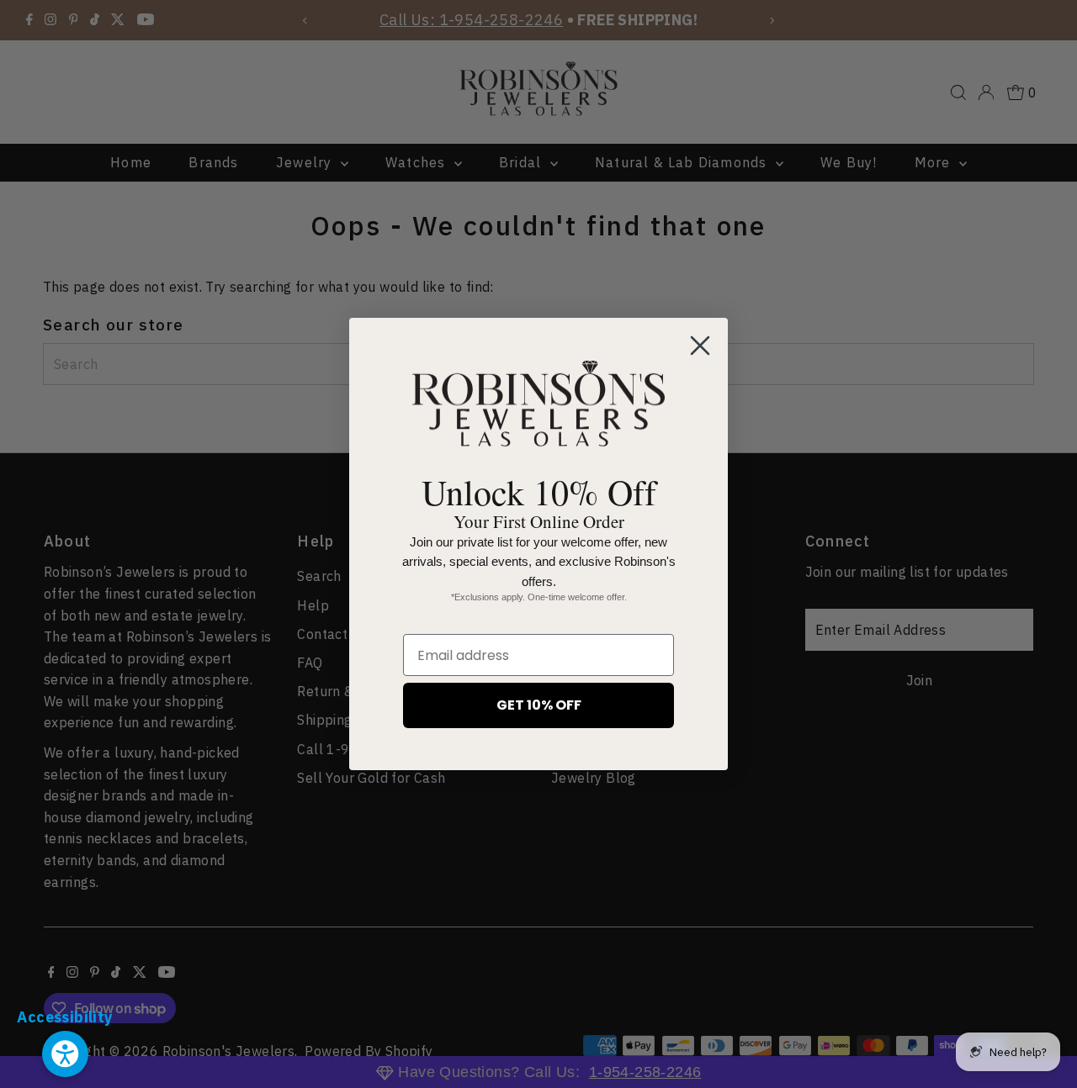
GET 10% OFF (538, 705)
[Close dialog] (700, 346)
